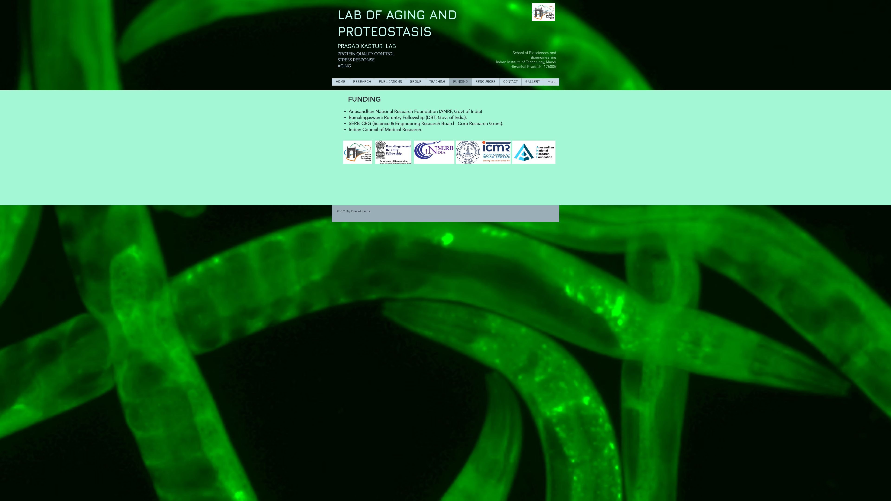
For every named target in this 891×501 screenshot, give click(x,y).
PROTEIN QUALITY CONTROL (367, 54)
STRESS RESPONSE (356, 60)
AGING (344, 66)
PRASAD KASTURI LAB (367, 46)
